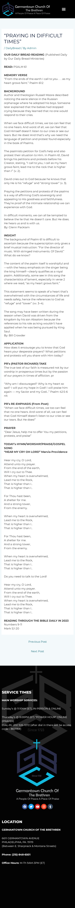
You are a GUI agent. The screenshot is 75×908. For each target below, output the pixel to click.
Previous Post (37, 641)
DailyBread (13, 48)
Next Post (37, 651)
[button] (64, 9)
